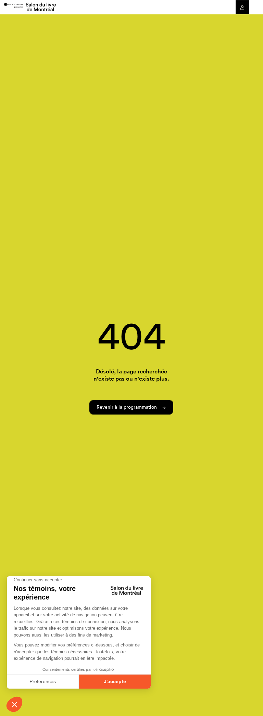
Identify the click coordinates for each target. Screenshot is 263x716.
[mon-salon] (29, 6)
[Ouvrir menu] (256, 7)
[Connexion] (242, 7)
